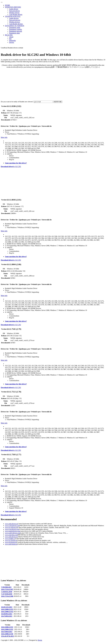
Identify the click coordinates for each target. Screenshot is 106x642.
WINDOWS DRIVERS (13, 7)
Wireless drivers (14, 13)
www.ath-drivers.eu (11, 524)
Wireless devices (14, 22)
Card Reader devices (16, 24)
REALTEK (9, 35)
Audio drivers (13, 9)
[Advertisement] (53, 84)
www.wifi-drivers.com (12, 525)
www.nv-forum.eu (11, 540)
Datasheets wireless (15, 29)
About (11, 37)
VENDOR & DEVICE (12, 16)
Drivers (11, 42)
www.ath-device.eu (11, 537)
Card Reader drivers (15, 14)
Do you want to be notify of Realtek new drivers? (17, 102)
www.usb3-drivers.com (12, 533)
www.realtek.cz (10, 538)
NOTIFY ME (57, 102)
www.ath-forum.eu (11, 544)
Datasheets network (15, 31)
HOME (7, 5)
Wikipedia (12, 40)
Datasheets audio (14, 27)
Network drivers (14, 11)
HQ (10, 39)
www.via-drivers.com (12, 529)
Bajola (40, 640)
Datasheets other (14, 33)
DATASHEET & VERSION (14, 26)
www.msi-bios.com (11, 535)
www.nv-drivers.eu (11, 527)
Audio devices (14, 18)
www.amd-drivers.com (12, 531)
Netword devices (14, 20)
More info (4, 137)
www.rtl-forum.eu (11, 542)
